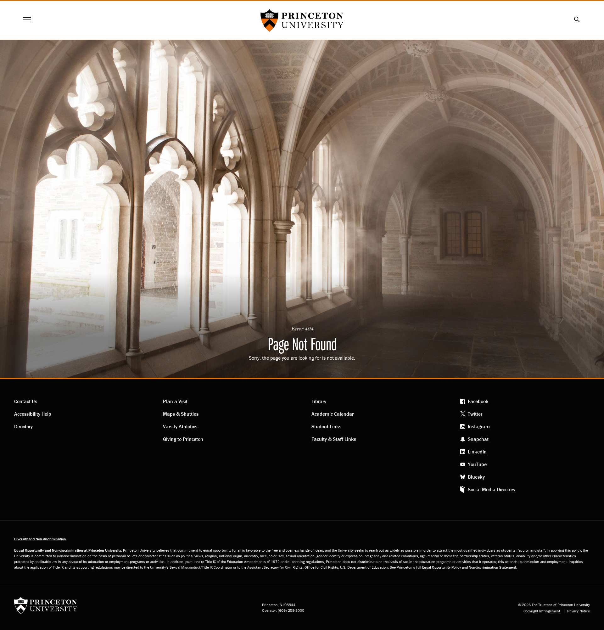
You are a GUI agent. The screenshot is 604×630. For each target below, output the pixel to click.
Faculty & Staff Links (333, 439)
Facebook (478, 401)
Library (318, 401)
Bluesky (476, 477)
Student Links (326, 426)
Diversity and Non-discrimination (40, 539)
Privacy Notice (578, 611)
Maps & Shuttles (181, 414)
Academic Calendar (332, 414)
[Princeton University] (45, 607)
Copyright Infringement (541, 611)
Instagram (479, 426)
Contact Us (25, 401)
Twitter (475, 414)
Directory (23, 426)
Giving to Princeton (183, 439)
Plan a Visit (175, 401)
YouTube (477, 464)
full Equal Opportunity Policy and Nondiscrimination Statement (466, 567)
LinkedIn (477, 451)
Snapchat (478, 439)
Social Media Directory (491, 489)
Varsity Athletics (180, 426)
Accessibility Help (32, 414)
